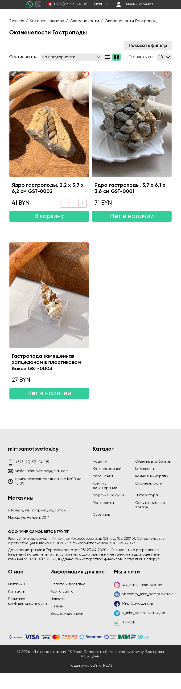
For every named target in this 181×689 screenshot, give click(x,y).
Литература (146, 495)
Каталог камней (107, 469)
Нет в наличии (132, 216)
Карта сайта (62, 592)
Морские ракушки (109, 495)
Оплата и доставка (68, 584)
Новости (58, 599)
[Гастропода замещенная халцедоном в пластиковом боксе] (49, 295)
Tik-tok (128, 622)
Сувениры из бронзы (153, 462)
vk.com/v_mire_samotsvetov (147, 594)
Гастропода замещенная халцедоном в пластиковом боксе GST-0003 (46, 362)
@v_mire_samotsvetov (142, 585)
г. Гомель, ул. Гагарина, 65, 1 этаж (37, 510)
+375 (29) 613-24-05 (70, 4)
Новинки (100, 462)
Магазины (16, 584)
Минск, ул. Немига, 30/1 (28, 518)
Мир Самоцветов (137, 604)
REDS (107, 666)
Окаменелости (148, 484)
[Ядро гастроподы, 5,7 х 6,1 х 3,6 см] (132, 124)
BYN (98, 4)
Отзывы (56, 606)
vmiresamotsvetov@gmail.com (42, 471)
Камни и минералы (151, 476)
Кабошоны (144, 469)
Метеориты (103, 503)
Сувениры (102, 515)
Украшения (103, 476)
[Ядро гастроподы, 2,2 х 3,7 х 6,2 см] (49, 124)
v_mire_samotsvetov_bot (144, 613)
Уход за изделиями (66, 614)
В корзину (49, 216)
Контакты (16, 592)
